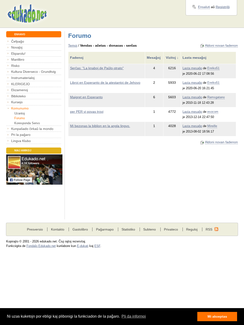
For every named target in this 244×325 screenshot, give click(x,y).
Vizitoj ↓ (172, 57)
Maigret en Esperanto (86, 97)
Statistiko (128, 229)
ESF (97, 246)
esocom (212, 111)
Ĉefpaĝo (17, 41)
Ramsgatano (216, 97)
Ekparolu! (18, 53)
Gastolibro (80, 229)
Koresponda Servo (27, 123)
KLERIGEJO (20, 84)
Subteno (149, 229)
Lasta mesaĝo (192, 68)
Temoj (72, 45)
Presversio (35, 229)
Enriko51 (213, 68)
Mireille (212, 126)
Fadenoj (77, 57)
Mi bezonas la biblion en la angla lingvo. (100, 126)
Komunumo (20, 108)
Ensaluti (204, 7)
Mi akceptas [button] (217, 316)
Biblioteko (18, 96)
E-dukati (82, 246)
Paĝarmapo (105, 229)
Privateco (171, 229)
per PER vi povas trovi (86, 111)
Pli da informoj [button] (134, 316)
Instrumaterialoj (23, 78)
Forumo (19, 118)
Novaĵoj (16, 47)
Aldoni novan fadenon (221, 45)
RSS (209, 229)
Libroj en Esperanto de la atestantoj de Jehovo (105, 82)
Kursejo (17, 102)
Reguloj (192, 229)
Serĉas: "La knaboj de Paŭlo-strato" (97, 68)
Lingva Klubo (21, 141)
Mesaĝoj (154, 57)
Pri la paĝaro (20, 135)
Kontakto (57, 229)
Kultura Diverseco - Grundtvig (33, 72)
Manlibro (17, 59)
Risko (15, 66)
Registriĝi (223, 7)
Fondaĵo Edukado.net (41, 246)
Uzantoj (19, 113)
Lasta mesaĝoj (195, 57)
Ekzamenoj (19, 90)
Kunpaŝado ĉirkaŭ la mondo (32, 129)
